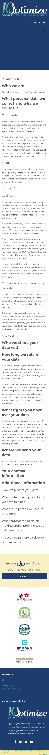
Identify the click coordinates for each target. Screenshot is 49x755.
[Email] (44, 22)
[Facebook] (30, 22)
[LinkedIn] (35, 22)
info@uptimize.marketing (13, 701)
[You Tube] (39, 22)
